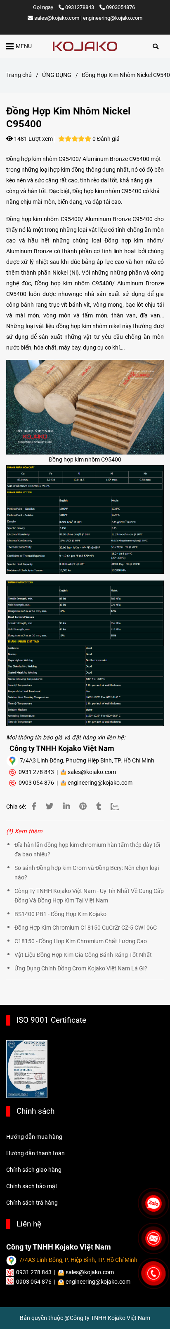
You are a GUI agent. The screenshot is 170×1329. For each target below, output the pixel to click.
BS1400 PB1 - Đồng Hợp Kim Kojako (60, 914)
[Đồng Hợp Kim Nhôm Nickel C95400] (85, 46)
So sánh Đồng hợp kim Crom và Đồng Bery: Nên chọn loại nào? (86, 873)
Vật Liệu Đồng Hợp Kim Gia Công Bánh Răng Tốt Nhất (83, 954)
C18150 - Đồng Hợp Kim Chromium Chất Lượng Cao (80, 941)
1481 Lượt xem (33, 138)
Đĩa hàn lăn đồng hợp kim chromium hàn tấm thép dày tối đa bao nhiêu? (87, 850)
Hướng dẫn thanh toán (35, 1153)
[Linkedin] (66, 806)
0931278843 (80, 7)
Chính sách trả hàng (32, 1202)
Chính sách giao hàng (33, 1169)
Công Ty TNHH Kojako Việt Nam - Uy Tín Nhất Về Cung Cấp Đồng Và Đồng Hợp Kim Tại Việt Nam (89, 896)
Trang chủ (19, 75)
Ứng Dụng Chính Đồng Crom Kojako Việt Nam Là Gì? (80, 968)
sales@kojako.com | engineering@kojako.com (88, 18)
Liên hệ (29, 1224)
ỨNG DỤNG (56, 75)
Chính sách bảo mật (31, 1186)
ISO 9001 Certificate (51, 1020)
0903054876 (120, 7)
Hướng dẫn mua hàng (34, 1136)
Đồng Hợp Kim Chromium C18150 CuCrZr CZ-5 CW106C (85, 927)
